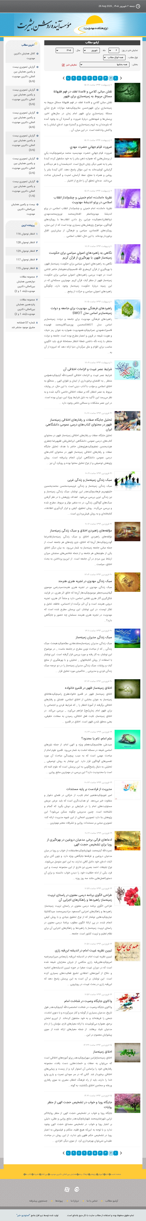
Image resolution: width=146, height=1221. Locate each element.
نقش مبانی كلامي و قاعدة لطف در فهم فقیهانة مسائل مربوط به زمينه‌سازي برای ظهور (82, 94)
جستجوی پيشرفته (38, 1201)
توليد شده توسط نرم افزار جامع (37, 1215)
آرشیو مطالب (111, 1201)
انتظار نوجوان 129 (25, 251)
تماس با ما (92, 1201)
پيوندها (59, 1201)
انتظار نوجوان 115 (25, 268)
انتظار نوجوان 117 (25, 260)
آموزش (100, 1174)
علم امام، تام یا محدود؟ (96, 738)
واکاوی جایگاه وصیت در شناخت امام (88, 1001)
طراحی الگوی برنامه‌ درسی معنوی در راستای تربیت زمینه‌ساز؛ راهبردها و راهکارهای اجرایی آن (80, 898)
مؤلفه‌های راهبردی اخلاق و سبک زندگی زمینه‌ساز (81, 530)
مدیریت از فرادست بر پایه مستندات (89, 789)
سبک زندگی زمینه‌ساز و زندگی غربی (89, 480)
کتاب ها (28, 1174)
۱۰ (68, 78)
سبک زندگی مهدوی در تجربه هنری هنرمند (85, 581)
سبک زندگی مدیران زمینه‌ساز (94, 637)
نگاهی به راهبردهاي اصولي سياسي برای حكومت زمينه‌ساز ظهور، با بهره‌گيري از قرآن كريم (80, 255)
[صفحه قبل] (121, 78)
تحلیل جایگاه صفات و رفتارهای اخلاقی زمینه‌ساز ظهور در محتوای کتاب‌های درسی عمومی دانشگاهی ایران (79, 424)
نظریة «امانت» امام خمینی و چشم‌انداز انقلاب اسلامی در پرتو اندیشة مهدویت (83, 200)
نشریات (36, 1174)
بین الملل (44, 1174)
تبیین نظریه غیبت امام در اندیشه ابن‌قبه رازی (83, 950)
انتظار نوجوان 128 (25, 242)
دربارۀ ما (75, 1201)
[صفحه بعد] (63, 78)
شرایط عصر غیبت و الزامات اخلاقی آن (87, 369)
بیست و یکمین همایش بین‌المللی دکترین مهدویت (23, 209)
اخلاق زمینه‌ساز (102, 1051)
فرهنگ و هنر (83, 1174)
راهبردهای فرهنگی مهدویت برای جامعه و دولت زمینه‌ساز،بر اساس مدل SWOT (81, 311)
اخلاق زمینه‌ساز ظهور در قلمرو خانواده (88, 688)
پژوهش (93, 1174)
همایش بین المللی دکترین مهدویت (62, 1174)
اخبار (106, 1174)
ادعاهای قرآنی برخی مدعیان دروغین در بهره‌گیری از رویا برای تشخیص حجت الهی (79, 842)
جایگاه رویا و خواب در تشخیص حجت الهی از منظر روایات (80, 1105)
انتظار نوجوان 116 (25, 234)
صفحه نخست (115, 1174)
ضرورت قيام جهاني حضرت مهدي (91, 147)
